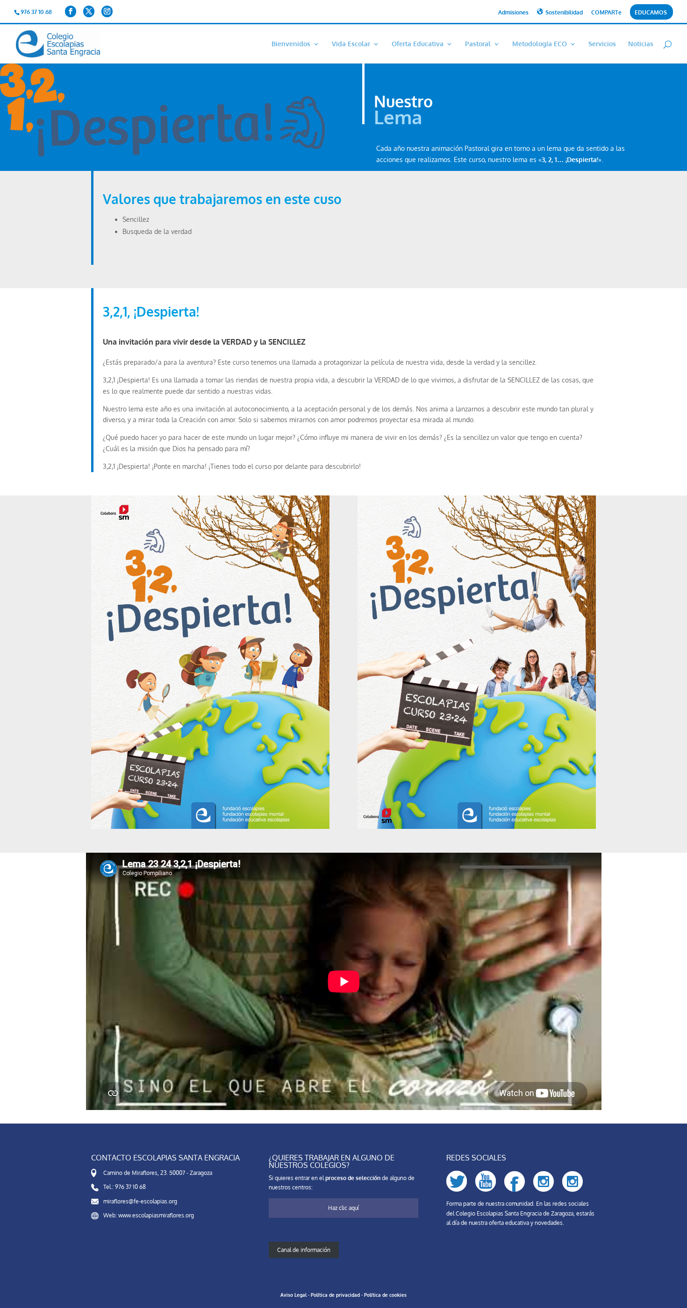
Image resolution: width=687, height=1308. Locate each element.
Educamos (651, 13)
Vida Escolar (351, 44)
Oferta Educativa (418, 44)
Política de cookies (385, 1295)
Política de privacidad (335, 1295)
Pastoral (478, 44)
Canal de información (303, 1249)
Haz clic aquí (343, 1207)
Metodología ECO (539, 44)
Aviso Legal (293, 1295)
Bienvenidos (291, 44)
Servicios (602, 44)
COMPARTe (606, 13)
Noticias (640, 44)
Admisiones (513, 13)
